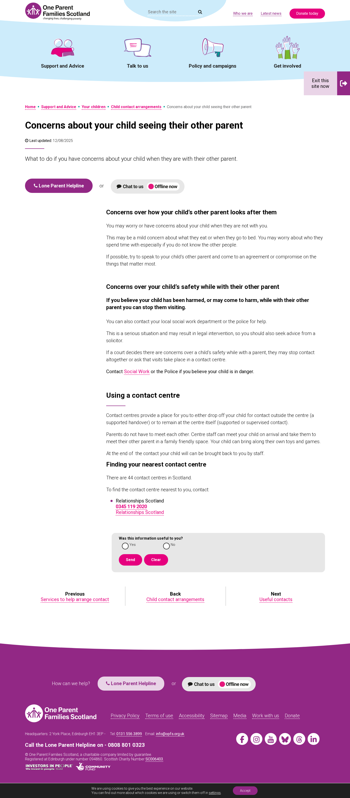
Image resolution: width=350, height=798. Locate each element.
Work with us (265, 715)
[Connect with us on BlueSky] (285, 739)
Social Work (137, 371)
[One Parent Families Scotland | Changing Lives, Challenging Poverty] (60, 11)
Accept (245, 791)
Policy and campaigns (212, 66)
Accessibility (192, 715)
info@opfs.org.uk (170, 734)
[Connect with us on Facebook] (242, 739)
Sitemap (219, 715)
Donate (292, 715)
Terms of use (159, 715)
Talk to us (137, 66)
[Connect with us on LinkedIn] (313, 739)
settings (215, 793)
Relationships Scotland (140, 512)
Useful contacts (276, 599)
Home (30, 107)
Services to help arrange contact (75, 599)
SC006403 (154, 759)
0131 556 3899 (129, 734)
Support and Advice (62, 66)
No (173, 545)
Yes (133, 545)
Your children (93, 107)
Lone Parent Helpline (61, 186)
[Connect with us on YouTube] (270, 739)
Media (239, 715)
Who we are (243, 13)
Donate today (307, 13)
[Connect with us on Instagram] (256, 739)
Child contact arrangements (136, 107)
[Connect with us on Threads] (299, 739)
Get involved (287, 66)
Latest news (271, 13)
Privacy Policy (125, 715)
